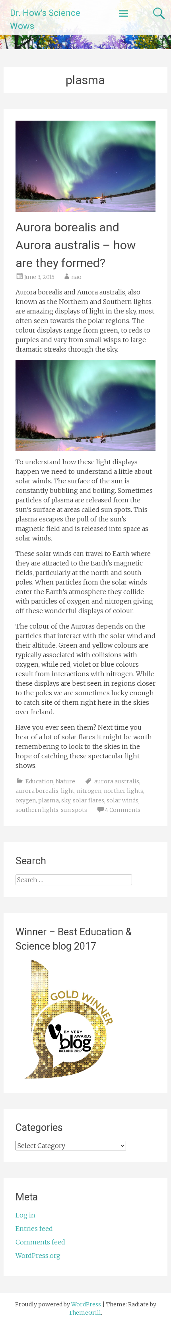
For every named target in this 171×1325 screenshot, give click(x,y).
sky (65, 800)
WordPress (86, 1304)
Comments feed (40, 1242)
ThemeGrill (85, 1312)
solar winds (122, 800)
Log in (25, 1215)
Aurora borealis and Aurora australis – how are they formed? (76, 245)
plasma (48, 800)
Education (39, 781)
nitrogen (89, 790)
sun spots (74, 809)
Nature (65, 781)
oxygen (26, 800)
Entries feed (34, 1229)
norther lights (123, 790)
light (67, 790)
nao (76, 277)
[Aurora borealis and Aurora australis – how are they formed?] (86, 209)
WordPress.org (38, 1256)
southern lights (37, 809)
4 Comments (122, 809)
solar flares (88, 800)
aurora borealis (37, 790)
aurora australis (116, 781)
